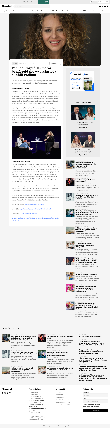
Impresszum (59, 394)
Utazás (75, 10)
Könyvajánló (34, 10)
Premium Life (45, 10)
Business (105, 10)
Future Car (55, 10)
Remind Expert (24, 1)
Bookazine (13, 1)
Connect (5, 1)
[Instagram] (102, 6)
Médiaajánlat (59, 392)
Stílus (15, 10)
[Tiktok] (107, 6)
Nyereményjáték (43, 1)
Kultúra (85, 10)
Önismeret (65, 10)
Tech (25, 10)
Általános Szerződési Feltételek (64, 405)
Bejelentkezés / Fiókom (62, 399)
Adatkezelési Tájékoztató (63, 402)
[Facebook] (100, 6)
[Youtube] (105, 6)
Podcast (33, 1)
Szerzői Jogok (60, 397)
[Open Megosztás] (58, 63)
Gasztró (95, 10)
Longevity (5, 10)
